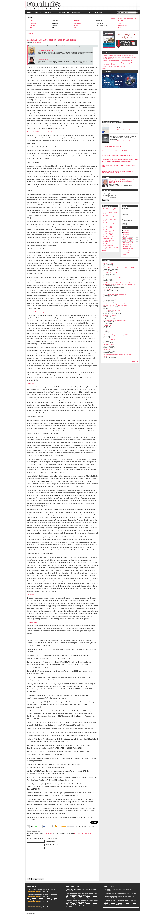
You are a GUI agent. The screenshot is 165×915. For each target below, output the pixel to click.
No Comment (37, 43)
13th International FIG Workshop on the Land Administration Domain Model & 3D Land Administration (119, 283)
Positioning (33, 23)
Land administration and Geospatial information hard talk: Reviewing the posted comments (81, 894)
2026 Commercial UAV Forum (112, 310)
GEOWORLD (107, 289)
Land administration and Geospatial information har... (43, 894)
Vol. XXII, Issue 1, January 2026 (108, 230)
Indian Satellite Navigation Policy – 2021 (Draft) (117, 155)
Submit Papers (63, 12)
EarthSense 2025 (108, 263)
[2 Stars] (65, 826)
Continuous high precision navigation (115, 893)
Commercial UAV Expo (110, 340)
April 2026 (126, 234)
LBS (31, 28)
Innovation (77, 20)
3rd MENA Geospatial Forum (111, 273)
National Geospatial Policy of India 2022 (114, 151)
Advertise (99, 12)
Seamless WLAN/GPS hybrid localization (117, 900)
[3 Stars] (68, 826)
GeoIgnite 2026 (107, 330)
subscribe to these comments (83, 833)
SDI (75, 28)
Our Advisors (50, 12)
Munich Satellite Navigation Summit (113, 299)
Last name (105, 198)
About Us (37, 12)
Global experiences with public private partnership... (43, 889)
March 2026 (126, 236)
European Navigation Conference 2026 (114, 320)
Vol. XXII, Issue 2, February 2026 (108, 227)
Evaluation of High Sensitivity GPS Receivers (118, 889)
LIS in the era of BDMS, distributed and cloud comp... (43, 905)
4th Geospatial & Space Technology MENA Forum (118, 335)
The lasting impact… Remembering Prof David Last (43, 900)
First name (105, 195)
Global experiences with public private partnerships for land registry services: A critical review (82, 901)
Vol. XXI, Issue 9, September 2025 (108, 244)
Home (29, 12)
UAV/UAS (121, 20)
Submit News (76, 12)
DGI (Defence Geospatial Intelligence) (114, 294)
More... (104, 68)
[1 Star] (62, 826)
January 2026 (127, 240)
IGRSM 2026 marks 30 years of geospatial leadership (119, 55)
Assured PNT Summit (109, 315)
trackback (49, 833)
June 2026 (126, 230)
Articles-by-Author (132, 18)
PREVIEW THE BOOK (123, 129)
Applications (77, 23)
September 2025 (128, 248)
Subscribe (88, 12)
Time (119, 23)
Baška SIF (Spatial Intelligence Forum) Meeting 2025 (118, 268)
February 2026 (127, 238)
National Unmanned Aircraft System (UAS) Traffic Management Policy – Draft (117, 171)
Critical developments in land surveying (77, 898)
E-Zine (120, 28)
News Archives (122, 25)
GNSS (31, 20)
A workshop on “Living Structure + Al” (114, 66)
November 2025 (128, 244)
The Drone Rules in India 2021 (111, 146)
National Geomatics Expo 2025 (112, 278)
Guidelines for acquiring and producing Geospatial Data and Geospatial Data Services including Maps (120, 160)
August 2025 (127, 250)
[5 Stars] (73, 826)
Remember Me (128, 220)
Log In (124, 224)
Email (104, 193)
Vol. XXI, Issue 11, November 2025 (108, 237)
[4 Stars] (70, 826)
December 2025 (128, 242)
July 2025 (126, 253)
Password (125, 214)
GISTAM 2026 (107, 325)
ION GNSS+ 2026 (108, 345)
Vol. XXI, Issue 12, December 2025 (108, 234)
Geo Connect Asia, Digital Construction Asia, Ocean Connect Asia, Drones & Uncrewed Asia (118, 304)
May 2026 (126, 232)
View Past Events (133, 361)
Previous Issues (121, 18)
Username (125, 208)
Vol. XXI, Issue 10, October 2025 (108, 241)
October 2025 (127, 246)
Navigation (33, 25)
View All (104, 250)
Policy (76, 25)
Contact (113, 18)
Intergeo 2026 (107, 349)
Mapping (30, 34)
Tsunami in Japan (110, 905)
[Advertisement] (119, 105)
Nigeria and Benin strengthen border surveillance (117, 60)
